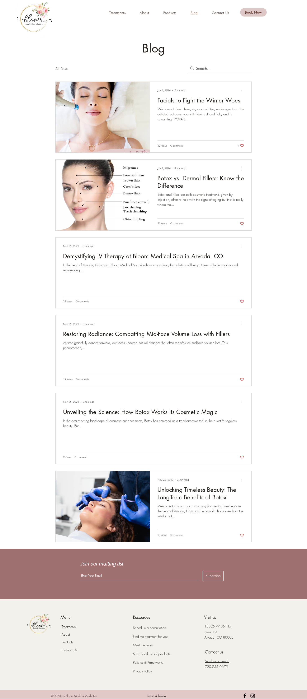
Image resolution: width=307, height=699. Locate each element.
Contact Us (69, 650)
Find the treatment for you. (151, 636)
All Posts (61, 68)
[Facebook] (245, 696)
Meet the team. (143, 645)
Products (67, 642)
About (66, 634)
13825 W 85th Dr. (218, 626)
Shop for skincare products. (152, 654)
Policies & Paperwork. (148, 662)
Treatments (69, 626)
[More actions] (243, 90)
